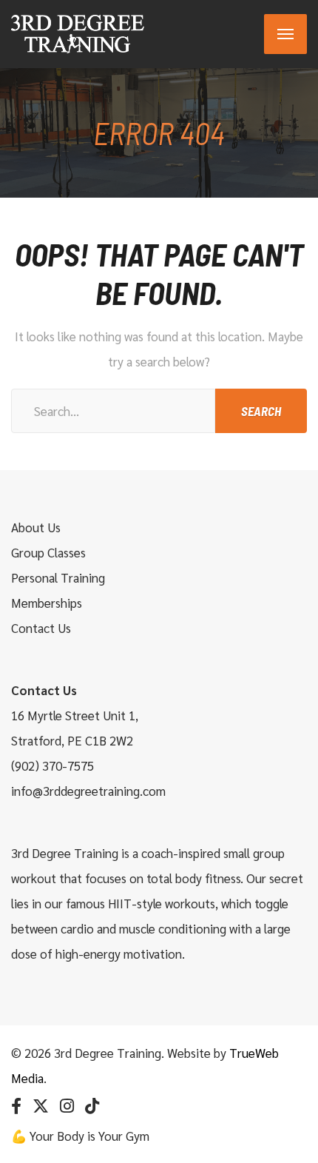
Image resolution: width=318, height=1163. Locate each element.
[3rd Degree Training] (77, 34)
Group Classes (48, 552)
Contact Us (41, 628)
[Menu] (285, 34)
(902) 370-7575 (52, 765)
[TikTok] (92, 1105)
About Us (36, 527)
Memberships (46, 602)
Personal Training (58, 577)
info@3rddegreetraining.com (88, 790)
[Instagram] (67, 1105)
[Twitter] (41, 1105)
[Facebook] (16, 1105)
